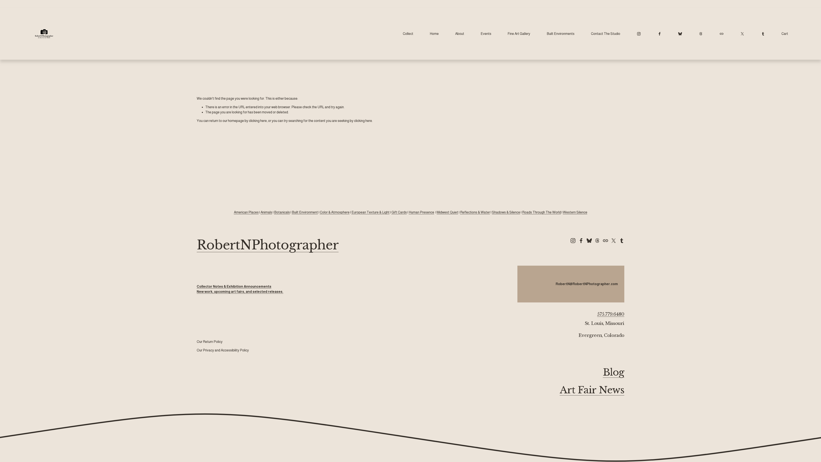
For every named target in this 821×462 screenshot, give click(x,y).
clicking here (258, 121)
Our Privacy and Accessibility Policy (223, 350)
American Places (246, 212)
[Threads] (701, 34)
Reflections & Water (475, 212)
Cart (784, 34)
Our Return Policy (210, 342)
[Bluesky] (680, 34)
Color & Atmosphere (335, 212)
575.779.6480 (610, 314)
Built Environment (305, 212)
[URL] (721, 34)
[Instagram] (639, 34)
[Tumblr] (763, 34)
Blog (613, 372)
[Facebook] (659, 34)
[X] (742, 34)
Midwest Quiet (447, 212)
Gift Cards (399, 212)
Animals (266, 212)
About (459, 34)
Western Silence (575, 212)
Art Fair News (592, 390)
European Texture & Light (370, 212)
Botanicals (282, 212)
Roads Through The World (541, 212)
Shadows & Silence (506, 212)
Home (434, 34)
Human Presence (421, 212)
